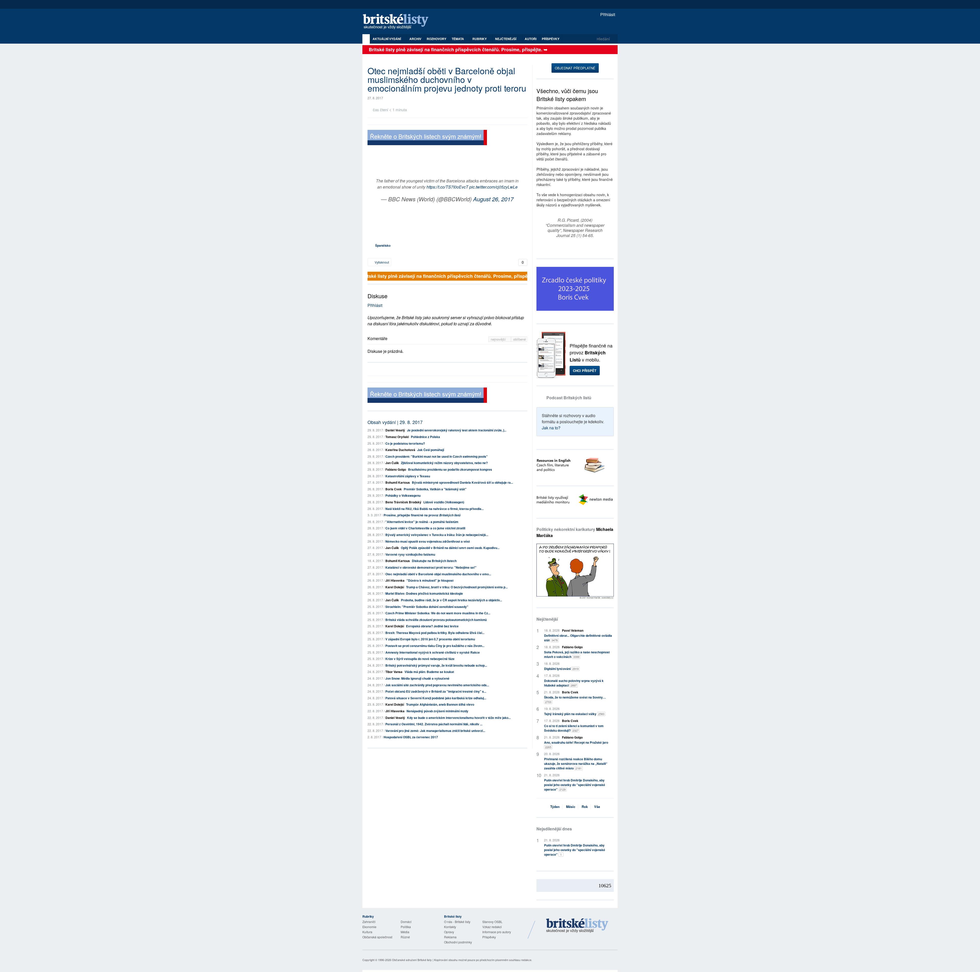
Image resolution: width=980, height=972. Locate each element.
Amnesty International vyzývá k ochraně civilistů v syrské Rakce (432, 652)
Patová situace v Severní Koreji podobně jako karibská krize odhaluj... (435, 698)
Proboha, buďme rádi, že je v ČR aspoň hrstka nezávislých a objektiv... (451, 600)
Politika (406, 927)
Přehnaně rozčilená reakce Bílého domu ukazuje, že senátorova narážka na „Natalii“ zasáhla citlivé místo (575, 763)
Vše (597, 806)
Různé (405, 937)
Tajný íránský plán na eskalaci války (574, 714)
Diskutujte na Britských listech (434, 560)
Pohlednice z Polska (425, 436)
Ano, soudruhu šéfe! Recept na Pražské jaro (576, 744)
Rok (585, 806)
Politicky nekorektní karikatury (574, 532)
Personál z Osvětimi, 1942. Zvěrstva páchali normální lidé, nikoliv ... (433, 724)
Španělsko (382, 245)
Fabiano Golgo (395, 469)
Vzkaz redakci (492, 927)
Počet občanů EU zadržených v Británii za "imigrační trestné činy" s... (435, 691)
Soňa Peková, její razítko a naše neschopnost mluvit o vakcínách (577, 654)
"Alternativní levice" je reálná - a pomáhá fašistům (421, 521)
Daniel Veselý (395, 430)
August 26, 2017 (493, 199)
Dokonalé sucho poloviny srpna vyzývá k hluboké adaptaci (574, 683)
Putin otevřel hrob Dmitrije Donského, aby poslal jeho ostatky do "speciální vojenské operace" (574, 785)
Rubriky (479, 38)
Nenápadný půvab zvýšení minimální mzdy (437, 711)
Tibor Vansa (393, 671)
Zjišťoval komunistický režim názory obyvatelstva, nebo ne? (444, 462)
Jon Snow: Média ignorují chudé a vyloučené (417, 678)
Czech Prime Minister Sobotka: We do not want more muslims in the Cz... (437, 613)
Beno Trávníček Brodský (403, 502)
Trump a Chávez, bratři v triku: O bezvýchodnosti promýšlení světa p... (457, 587)
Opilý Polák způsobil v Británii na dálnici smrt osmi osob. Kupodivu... (450, 547)
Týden (555, 806)
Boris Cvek (393, 489)
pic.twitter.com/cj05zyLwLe (493, 187)
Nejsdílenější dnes (554, 829)
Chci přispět (584, 370)
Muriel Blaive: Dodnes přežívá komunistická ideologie (424, 593)
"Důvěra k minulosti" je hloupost (430, 580)
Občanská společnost (377, 937)
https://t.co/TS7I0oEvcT (447, 187)
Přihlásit (607, 14)
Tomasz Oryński (397, 436)
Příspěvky (550, 38)
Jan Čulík (392, 462)
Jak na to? (551, 428)
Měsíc (570, 806)
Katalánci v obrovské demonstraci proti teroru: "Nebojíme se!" (430, 567)
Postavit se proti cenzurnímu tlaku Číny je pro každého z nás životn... (434, 645)
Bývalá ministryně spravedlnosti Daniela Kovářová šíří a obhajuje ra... (462, 482)
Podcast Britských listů (568, 398)
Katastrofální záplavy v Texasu (407, 476)
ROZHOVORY (436, 38)
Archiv (415, 38)
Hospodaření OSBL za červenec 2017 (411, 737)
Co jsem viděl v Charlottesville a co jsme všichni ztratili (425, 528)
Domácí (406, 921)
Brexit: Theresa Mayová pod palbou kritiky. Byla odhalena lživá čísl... (434, 632)
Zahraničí (368, 921)
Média (405, 932)
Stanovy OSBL (492, 921)
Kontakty (450, 927)
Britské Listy (577, 925)
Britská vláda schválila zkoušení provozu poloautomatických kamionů (436, 619)
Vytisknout (381, 262)
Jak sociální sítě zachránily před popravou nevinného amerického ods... (437, 685)
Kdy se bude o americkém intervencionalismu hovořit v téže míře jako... (459, 717)
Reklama (450, 937)
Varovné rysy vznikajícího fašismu (410, 554)
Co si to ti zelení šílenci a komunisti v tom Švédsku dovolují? (574, 728)
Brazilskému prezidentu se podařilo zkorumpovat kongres (450, 469)
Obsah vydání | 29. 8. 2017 (395, 422)
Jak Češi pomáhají (430, 449)
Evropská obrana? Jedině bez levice (432, 626)
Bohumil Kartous (397, 482)
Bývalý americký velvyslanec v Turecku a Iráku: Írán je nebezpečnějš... (436, 534)
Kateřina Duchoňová (400, 449)
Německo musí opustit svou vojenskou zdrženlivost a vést (427, 541)
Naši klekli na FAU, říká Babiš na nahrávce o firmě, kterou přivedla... (434, 508)
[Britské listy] (427, 138)
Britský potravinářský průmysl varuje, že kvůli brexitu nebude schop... (436, 665)
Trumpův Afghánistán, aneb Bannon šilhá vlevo (440, 704)
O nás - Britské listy (457, 921)
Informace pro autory (496, 932)
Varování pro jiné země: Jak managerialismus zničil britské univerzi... (435, 730)
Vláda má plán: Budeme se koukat (429, 671)
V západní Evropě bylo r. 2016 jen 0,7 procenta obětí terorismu (430, 639)
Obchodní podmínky (458, 942)
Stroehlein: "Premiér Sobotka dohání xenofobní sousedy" (426, 606)
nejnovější (499, 339)
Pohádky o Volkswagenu (403, 495)
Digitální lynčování (561, 668)
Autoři (530, 38)
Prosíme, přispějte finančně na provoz (422, 515)
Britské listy (398, 22)
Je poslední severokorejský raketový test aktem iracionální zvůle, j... (456, 430)
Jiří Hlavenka (395, 580)
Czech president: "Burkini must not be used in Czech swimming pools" (436, 456)
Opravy (449, 932)
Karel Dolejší (394, 587)
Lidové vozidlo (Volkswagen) (443, 502)
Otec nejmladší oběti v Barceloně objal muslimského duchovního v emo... (438, 574)
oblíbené (519, 339)
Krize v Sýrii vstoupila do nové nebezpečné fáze (420, 658)
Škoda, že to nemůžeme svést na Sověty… (575, 699)
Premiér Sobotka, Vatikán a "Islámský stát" (435, 489)
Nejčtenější (547, 619)
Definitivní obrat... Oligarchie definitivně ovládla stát (578, 637)
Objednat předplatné (575, 68)
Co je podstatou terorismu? (405, 443)
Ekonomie (369, 927)
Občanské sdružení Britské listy (412, 960)
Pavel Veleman (572, 630)
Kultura (367, 932)
